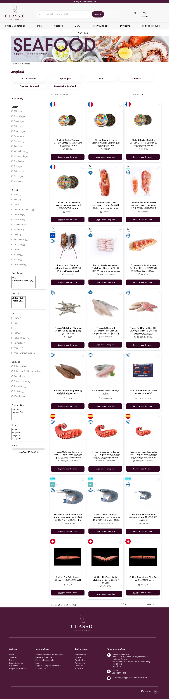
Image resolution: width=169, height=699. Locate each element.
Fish (101, 78)
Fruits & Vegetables (15, 25)
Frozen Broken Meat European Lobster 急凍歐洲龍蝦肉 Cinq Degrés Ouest (105, 205)
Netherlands (19, 156)
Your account (81, 649)
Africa (16, 111)
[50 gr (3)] (17, 435)
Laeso (16, 234)
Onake (16, 249)
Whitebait (18, 396)
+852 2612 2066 (119, 673)
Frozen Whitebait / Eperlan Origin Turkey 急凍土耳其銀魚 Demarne (68, 331)
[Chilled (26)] (17, 297)
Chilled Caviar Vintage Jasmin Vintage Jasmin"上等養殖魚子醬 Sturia (68, 143)
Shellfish (136, 78)
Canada (17, 121)
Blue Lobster (19, 376)
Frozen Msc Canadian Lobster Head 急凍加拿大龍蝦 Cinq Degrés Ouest (68, 268)
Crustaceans (29, 78)
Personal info (80, 654)
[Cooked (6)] (17, 412)
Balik (16, 199)
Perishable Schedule (45, 660)
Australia (18, 116)
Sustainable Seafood (65, 86)
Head (16, 323)
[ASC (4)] (22, 277)
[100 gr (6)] (17, 438)
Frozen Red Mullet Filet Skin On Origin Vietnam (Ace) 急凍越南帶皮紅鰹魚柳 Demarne (143, 331)
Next (151, 604)
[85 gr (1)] (17, 432)
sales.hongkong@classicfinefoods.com (129, 677)
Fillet (16, 318)
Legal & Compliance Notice (48, 665)
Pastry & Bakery (100, 25)
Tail (15, 333)
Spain (16, 166)
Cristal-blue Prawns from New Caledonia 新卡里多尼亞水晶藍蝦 (143, 517)
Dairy (78, 25)
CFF (15, 204)
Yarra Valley (19, 264)
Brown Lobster (20, 381)
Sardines (18, 391)
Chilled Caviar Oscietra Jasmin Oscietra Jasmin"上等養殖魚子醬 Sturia (143, 143)
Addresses (80, 663)
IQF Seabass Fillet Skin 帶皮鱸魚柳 (105, 392)
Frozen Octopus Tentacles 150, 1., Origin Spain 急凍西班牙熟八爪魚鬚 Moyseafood (68, 455)
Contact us (41, 668)
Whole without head (23, 353)
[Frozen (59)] (17, 300)
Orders (78, 657)
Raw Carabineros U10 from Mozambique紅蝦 (143, 392)
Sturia (16, 259)
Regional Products (151, 25)
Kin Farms (18, 229)
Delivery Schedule (44, 657)
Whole (17, 348)
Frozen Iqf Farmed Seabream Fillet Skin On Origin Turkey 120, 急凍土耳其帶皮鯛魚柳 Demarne (105, 331)
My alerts (79, 668)
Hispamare (18, 224)
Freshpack (18, 219)
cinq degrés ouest (22, 209)
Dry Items (125, 25)
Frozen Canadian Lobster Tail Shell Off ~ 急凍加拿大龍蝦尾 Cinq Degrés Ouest (143, 268)
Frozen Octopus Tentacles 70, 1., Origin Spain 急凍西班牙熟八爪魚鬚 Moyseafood (143, 455)
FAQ (37, 663)
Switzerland (19, 171)
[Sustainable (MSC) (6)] (22, 280)
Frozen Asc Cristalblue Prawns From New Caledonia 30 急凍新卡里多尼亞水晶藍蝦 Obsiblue (106, 517)
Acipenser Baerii (21, 366)
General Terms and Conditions (49, 654)
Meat (40, 25)
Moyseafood (19, 239)
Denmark (18, 131)
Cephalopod (64, 78)
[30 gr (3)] (17, 429)
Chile (16, 126)
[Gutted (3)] (17, 409)
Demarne (18, 214)
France (17, 141)
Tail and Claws (20, 338)
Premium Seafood (29, 86)
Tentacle (18, 343)
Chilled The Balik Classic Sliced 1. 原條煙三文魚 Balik (68, 578)
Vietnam (17, 181)
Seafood (59, 25)
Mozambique (19, 151)
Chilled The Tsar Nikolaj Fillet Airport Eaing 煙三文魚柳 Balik (106, 580)
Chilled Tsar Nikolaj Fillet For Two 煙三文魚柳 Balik (143, 578)
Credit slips (80, 660)
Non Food (83, 32)
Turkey (17, 176)
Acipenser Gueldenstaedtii (26, 371)
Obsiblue (18, 244)
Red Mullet (18, 386)
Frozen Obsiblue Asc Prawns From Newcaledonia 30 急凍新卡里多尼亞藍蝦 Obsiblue (68, 517)
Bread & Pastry (16, 663)
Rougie (17, 254)
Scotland (18, 161)
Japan (16, 146)
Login (60, 157)
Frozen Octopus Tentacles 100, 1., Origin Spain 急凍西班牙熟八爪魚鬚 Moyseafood (106, 455)
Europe (17, 136)
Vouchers (79, 665)
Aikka (16, 194)
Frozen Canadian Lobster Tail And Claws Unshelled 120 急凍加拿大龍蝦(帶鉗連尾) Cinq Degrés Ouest (143, 205)
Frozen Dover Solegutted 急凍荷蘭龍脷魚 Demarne (68, 392)
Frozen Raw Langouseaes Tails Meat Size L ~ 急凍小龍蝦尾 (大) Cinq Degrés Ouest (106, 268)
